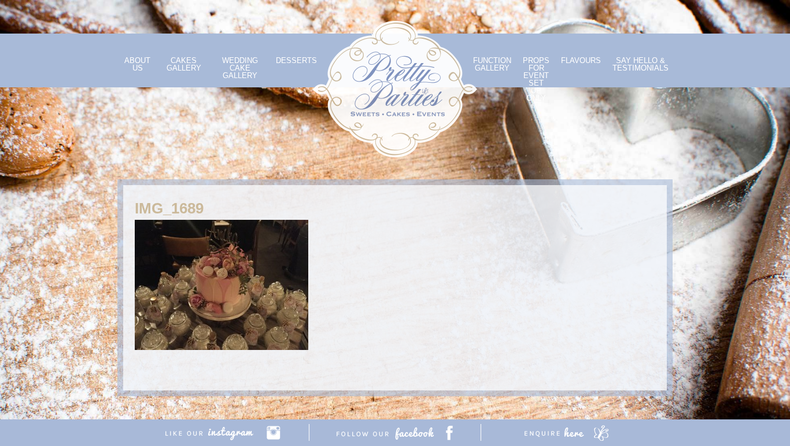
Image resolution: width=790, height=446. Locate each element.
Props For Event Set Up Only (536, 79)
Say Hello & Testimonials (640, 64)
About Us (137, 64)
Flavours (581, 60)
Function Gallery (492, 64)
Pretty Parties (395, 89)
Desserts (296, 60)
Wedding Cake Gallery (240, 68)
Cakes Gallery (184, 64)
